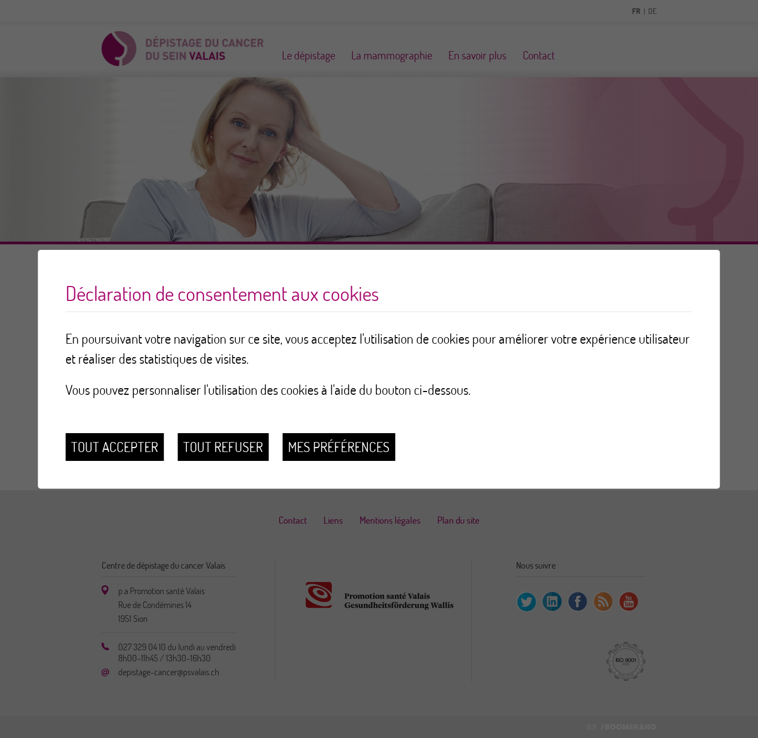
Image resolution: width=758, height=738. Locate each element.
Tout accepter (114, 446)
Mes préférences (339, 446)
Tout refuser (223, 446)
